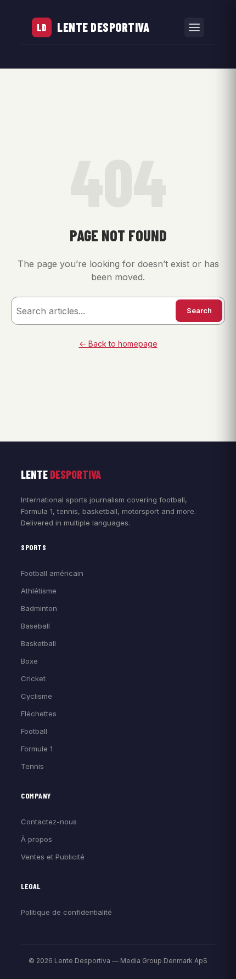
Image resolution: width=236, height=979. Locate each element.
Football (34, 731)
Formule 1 (37, 748)
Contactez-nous (49, 821)
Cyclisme (36, 696)
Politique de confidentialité (66, 912)
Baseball (35, 625)
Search (199, 310)
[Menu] (194, 27)
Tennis (32, 766)
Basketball (38, 643)
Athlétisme (39, 590)
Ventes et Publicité (53, 856)
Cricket (33, 678)
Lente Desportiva (103, 27)
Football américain (52, 573)
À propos (36, 839)
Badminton (39, 608)
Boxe (29, 661)
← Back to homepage (118, 343)
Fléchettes (39, 713)
